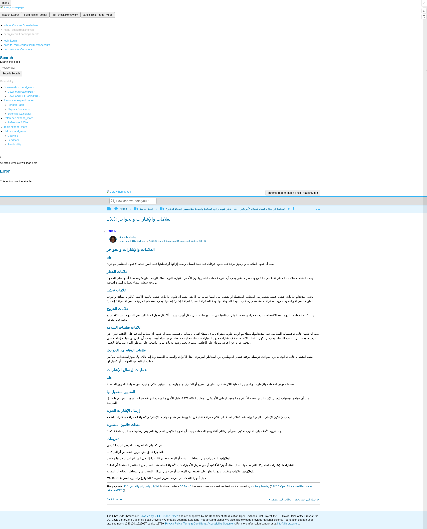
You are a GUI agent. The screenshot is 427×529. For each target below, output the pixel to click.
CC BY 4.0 (185, 486)
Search (112, 201)
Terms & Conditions (194, 523)
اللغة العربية (146, 208)
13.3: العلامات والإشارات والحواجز (141, 486)
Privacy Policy (173, 523)
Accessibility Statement (221, 523)
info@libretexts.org (287, 523)
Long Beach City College (132, 241)
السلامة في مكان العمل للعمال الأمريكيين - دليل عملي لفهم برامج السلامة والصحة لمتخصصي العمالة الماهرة (225, 208)
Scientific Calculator (19, 113)
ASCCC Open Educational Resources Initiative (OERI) (177, 241)
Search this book (10, 61)
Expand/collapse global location (318, 207)
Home (123, 208)
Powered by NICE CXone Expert (159, 516)
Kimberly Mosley (127, 237)
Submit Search (11, 73)
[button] (13, 140)
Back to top (113, 499)
